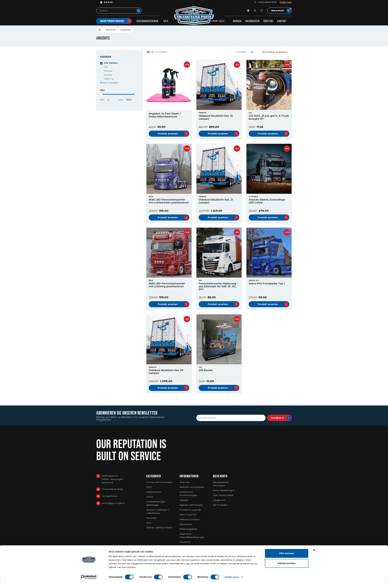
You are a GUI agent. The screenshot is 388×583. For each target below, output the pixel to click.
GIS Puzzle (206, 370)
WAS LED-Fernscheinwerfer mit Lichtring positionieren (167, 285)
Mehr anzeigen (110, 82)
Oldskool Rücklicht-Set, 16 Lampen (216, 117)
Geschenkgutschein (147, 21)
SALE (165, 21)
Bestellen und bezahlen (192, 487)
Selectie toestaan (287, 563)
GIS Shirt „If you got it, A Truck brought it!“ (269, 117)
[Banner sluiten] (314, 550)
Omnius (108, 71)
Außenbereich (153, 492)
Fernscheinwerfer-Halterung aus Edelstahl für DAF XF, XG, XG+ (217, 286)
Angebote (125, 29)
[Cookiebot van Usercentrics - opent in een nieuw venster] (88, 577)
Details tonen (232, 577)
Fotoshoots (186, 524)
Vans (148, 522)
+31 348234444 (110, 496)
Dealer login (286, 2)
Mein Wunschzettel (223, 495)
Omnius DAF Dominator (159, 482)
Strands (108, 75)
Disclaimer (185, 542)
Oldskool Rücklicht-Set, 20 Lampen (166, 372)
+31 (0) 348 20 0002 (267, 2)
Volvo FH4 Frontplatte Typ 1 (267, 283)
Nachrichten (252, 21)
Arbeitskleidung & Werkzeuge (155, 503)
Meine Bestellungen (223, 490)
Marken (237, 21)
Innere (149, 496)
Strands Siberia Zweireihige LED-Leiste (267, 201)
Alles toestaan (286, 553)
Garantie (184, 500)
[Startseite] (99, 30)
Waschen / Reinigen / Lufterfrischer (157, 511)
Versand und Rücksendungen (188, 494)
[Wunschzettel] (262, 11)
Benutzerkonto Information (221, 484)
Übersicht (110, 29)
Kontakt (281, 21)
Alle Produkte (220, 505)
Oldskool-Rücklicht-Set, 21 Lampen (216, 201)
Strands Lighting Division (159, 527)
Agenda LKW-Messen (191, 505)
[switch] (158, 577)
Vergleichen (219, 500)
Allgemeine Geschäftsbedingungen (192, 535)
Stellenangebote (188, 529)
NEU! (149, 487)
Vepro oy (109, 79)
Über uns (268, 21)
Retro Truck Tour (188, 514)
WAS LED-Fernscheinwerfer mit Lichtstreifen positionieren (169, 201)
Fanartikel (151, 518)
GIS (106, 67)
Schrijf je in (277, 418)
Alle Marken (111, 63)
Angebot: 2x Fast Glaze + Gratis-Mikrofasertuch (165, 115)
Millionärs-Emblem (190, 519)
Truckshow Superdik (190, 509)
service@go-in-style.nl (113, 503)
